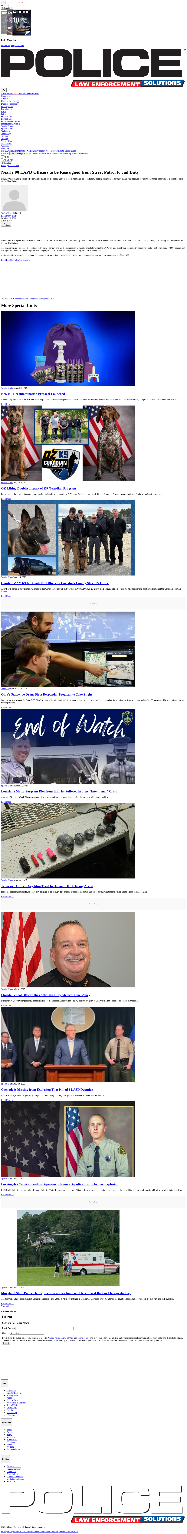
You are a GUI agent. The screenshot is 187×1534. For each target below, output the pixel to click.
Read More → (7, 404)
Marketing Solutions (71, 153)
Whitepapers (31, 151)
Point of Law (6, 116)
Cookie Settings (17, 154)
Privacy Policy (7, 1531)
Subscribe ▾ (7, 8)
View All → (6, 1306)
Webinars (40, 2)
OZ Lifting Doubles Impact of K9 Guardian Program (38, 488)
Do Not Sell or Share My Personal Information (57, 1531)
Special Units (7, 126)
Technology (6, 131)
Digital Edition (17, 45)
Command (5, 96)
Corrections (18, 299)
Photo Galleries (65, 151)
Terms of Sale (31, 1531)
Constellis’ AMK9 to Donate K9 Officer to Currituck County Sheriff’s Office (55, 583)
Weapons (5, 146)
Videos (33, 2)
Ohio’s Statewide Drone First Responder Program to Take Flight (46, 694)
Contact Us (29, 153)
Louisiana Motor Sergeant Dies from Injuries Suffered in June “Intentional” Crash (59, 791)
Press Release (40, 153)
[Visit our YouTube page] (10, 1317)
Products (55, 151)
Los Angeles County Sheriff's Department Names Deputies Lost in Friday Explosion (59, 1184)
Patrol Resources (30, 299)
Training (4, 136)
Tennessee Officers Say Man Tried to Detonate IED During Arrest (47, 886)
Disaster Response (9, 101)
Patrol (3, 111)
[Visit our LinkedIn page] (8, 1317)
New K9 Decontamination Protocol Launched (33, 394)
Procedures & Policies (10, 121)
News (20, 2)
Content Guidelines (54, 153)
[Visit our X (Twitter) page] (5, 1317)
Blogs (15, 151)
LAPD (10, 299)
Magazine (22, 151)
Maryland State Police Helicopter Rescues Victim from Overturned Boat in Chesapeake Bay (66, 1293)
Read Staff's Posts (9, 216)
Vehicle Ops (6, 141)
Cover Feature (11, 2)
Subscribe (5, 45)
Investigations (7, 106)
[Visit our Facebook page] (2, 1317)
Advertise (5, 153)
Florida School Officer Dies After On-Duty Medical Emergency (45, 995)
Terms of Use (19, 1531)
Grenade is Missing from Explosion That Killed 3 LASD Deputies (47, 1089)
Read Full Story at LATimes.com (15, 260)
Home (3, 165)
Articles (26, 2)
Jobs (74, 151)
